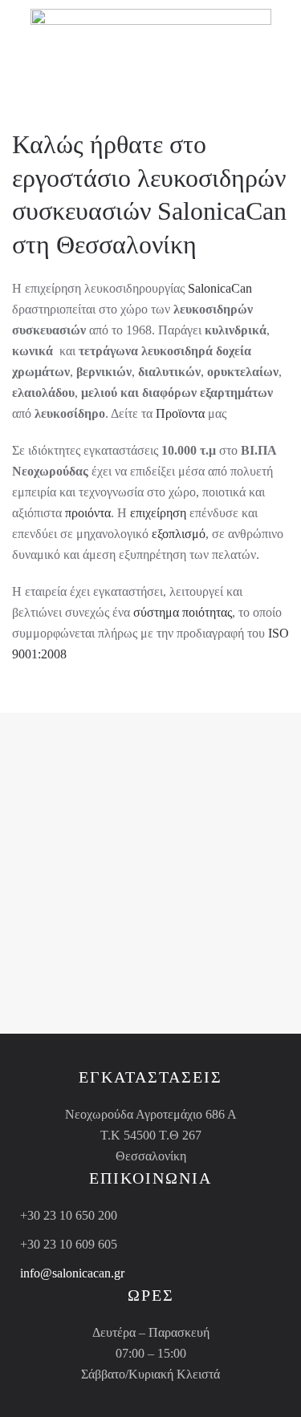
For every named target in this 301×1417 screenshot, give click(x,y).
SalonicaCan (222, 210)
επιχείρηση (158, 513)
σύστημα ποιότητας (182, 612)
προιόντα (88, 513)
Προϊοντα (180, 413)
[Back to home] (151, 32)
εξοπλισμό (178, 533)
